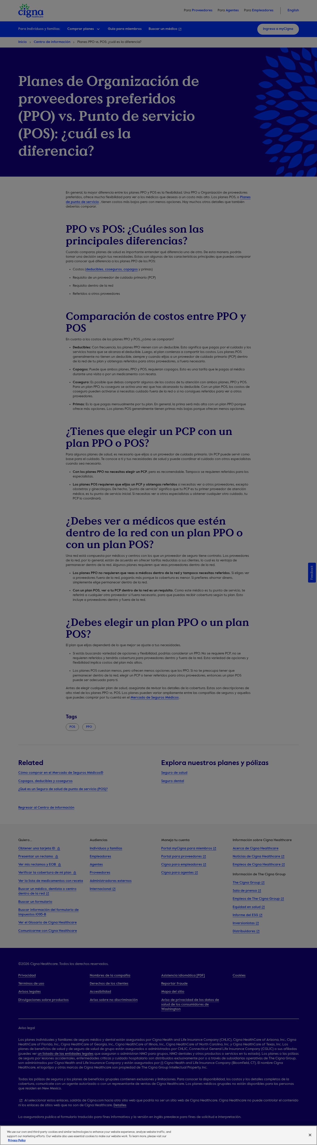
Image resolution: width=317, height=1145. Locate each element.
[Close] (310, 1135)
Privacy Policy (17, 1140)
